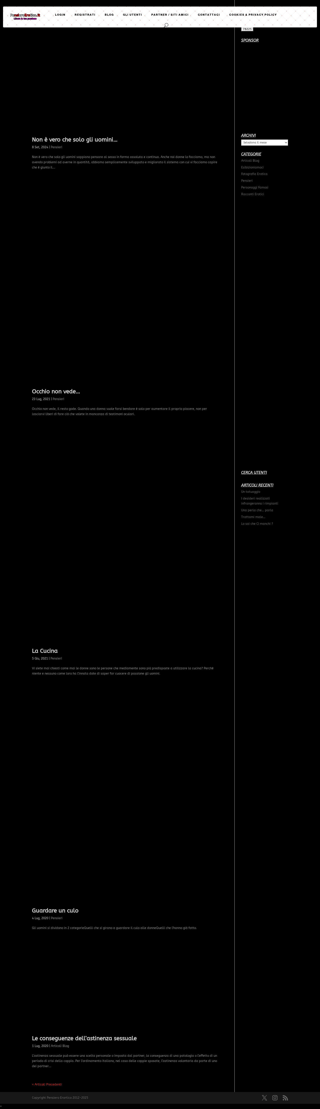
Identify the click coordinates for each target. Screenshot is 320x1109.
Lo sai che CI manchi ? (257, 524)
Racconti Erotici (252, 194)
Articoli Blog (60, 1046)
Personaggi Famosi (254, 187)
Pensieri (56, 147)
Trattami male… (253, 517)
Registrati (85, 14)
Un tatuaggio (250, 492)
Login (60, 14)
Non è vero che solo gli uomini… (75, 139)
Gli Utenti (132, 14)
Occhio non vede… (56, 391)
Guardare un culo (55, 910)
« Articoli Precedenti (47, 1084)
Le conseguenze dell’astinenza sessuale (84, 1038)
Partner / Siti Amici (170, 14)
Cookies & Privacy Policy (253, 14)
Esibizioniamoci (252, 167)
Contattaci (209, 14)
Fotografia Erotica (254, 174)
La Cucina (45, 651)
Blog (109, 14)
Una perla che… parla (257, 510)
